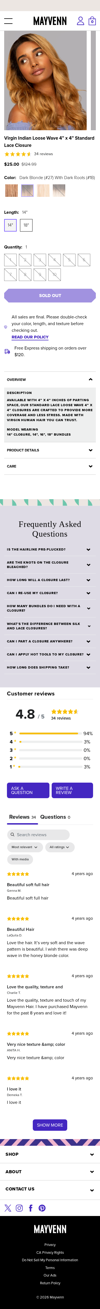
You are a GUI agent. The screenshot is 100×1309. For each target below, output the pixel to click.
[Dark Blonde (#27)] (11, 190)
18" (26, 225)
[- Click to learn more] (50, 1)
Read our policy (30, 337)
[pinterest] (42, 1207)
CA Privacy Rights (50, 1252)
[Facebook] (30, 1207)
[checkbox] (20, 860)
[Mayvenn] (50, 21)
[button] (7, 20)
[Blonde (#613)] (43, 190)
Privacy (50, 1244)
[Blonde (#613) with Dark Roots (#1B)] (59, 190)
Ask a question (21, 790)
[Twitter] (7, 1207)
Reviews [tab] (22, 817)
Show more (50, 1125)
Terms (50, 1267)
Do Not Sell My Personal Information (50, 1260)
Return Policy (50, 1283)
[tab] (55, 817)
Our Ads (50, 1275)
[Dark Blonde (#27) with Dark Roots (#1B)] (27, 190)
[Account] (80, 20)
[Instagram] (19, 1207)
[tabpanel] (50, 982)
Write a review (64, 790)
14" (10, 225)
